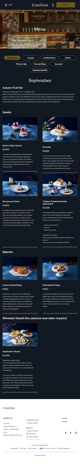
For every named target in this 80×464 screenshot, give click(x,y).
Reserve (65, 5)
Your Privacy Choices (48, 448)
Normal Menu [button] (40, 64)
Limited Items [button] (49, 57)
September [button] (12, 57)
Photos (64, 421)
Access (64, 418)
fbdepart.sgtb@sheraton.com (12, 435)
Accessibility (14, 448)
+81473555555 (14, 429)
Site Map (23, 448)
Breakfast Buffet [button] (40, 70)
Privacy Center (32, 448)
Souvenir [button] (59, 64)
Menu (64, 425)
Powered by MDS (40, 455)
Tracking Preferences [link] (63, 448)
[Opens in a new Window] (65, 433)
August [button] (30, 57)
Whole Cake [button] (21, 64)
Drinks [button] (68, 57)
